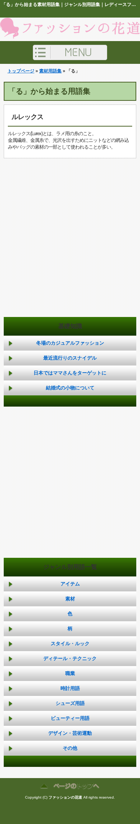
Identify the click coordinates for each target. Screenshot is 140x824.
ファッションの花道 (65, 797)
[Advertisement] (70, 243)
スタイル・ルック (70, 643)
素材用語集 (50, 71)
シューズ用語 (70, 703)
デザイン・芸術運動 (70, 733)
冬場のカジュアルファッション (70, 343)
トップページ (20, 71)
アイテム (70, 584)
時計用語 (70, 688)
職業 (70, 673)
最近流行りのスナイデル (70, 358)
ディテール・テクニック (70, 658)
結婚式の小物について (70, 388)
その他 (70, 748)
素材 (70, 598)
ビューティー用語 (70, 718)
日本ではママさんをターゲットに (70, 373)
